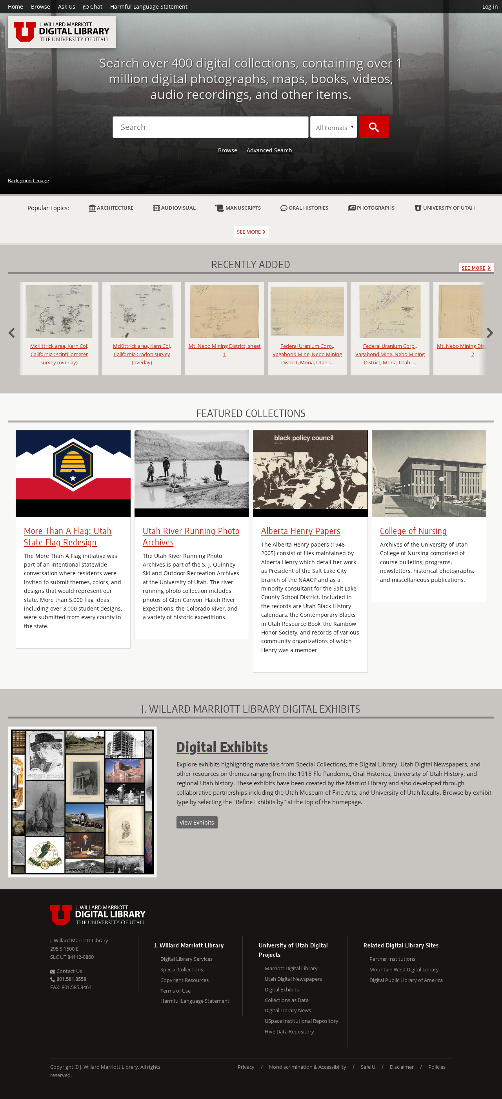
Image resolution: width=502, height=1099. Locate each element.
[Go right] (486, 332)
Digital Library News (288, 1010)
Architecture (114, 207)
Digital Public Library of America (406, 980)
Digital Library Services (186, 958)
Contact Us (68, 971)
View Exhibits (197, 822)
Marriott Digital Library (291, 968)
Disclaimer (402, 1066)
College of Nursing (413, 530)
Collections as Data (287, 1000)
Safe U (368, 1066)
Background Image (28, 180)
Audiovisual (178, 207)
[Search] (374, 127)
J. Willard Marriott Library (79, 940)
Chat (95, 6)
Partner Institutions (392, 958)
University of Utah (448, 207)
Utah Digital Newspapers (293, 978)
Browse (40, 6)
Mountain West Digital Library (404, 969)
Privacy (246, 1066)
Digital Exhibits (282, 989)
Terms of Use (175, 990)
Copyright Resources (184, 980)
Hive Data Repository (289, 1031)
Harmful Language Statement (148, 6)
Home (15, 6)
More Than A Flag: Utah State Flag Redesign (68, 536)
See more (249, 231)
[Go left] (16, 332)
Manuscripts (242, 207)
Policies (437, 1066)
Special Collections (181, 969)
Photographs (375, 207)
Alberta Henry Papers (300, 530)
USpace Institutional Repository (301, 1020)
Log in (490, 6)
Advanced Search (269, 150)
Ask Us (66, 6)
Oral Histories (307, 207)
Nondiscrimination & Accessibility (307, 1066)
